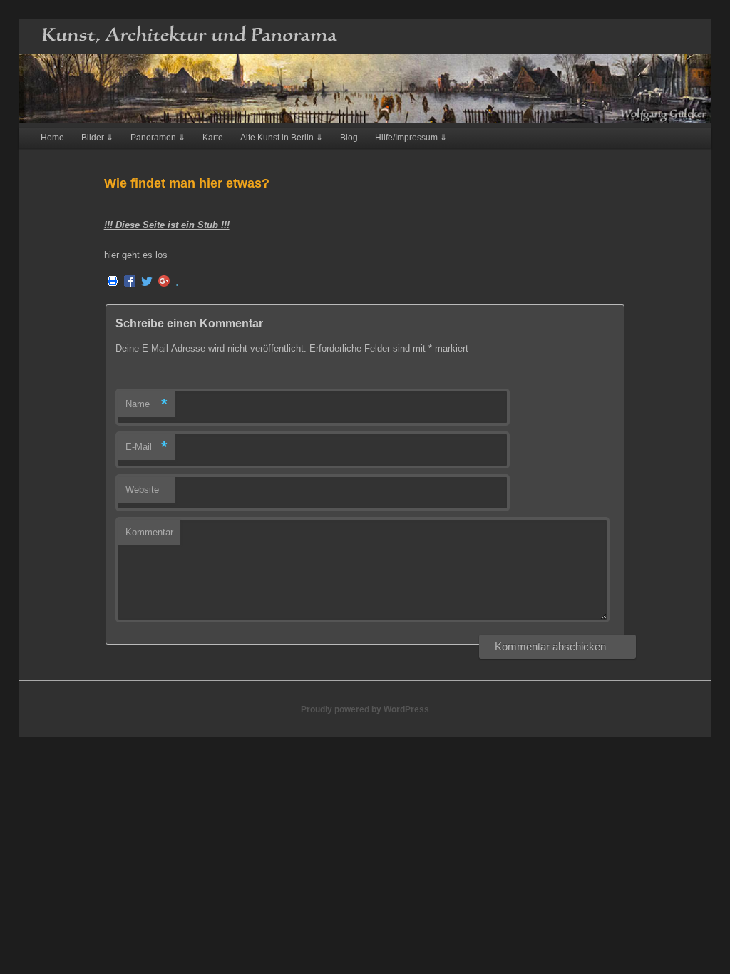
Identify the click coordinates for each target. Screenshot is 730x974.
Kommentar (149, 532)
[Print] (112, 282)
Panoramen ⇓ (157, 138)
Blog (349, 138)
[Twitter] (146, 282)
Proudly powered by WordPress (365, 709)
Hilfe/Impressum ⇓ (411, 138)
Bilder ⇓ (97, 138)
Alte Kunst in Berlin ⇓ (281, 138)
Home (52, 138)
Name (146, 404)
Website (142, 489)
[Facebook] (129, 282)
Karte (212, 138)
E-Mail (146, 447)
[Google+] (164, 282)
